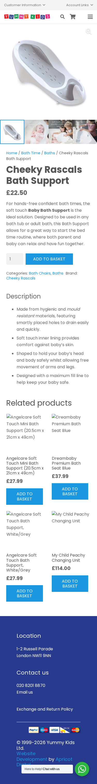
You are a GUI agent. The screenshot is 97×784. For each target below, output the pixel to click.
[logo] (27, 16)
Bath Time (30, 153)
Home (11, 153)
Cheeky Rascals (20, 278)
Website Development (32, 756)
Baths (49, 153)
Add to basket (49, 259)
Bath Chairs (40, 273)
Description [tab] (23, 296)
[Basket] (73, 16)
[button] (25, 5)
